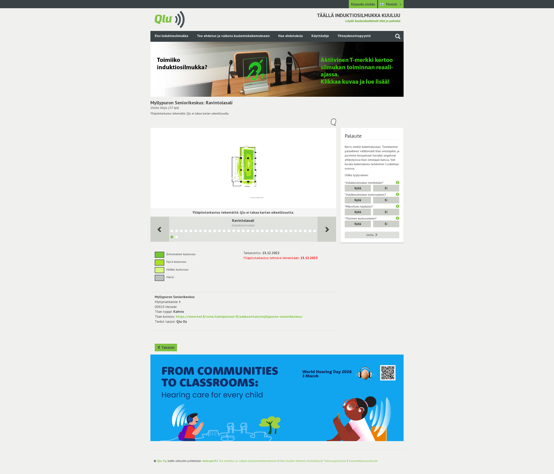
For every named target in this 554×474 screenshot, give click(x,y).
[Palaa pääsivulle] (170, 19)
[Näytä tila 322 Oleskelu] (238, 232)
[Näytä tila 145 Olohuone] (176, 238)
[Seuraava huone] (159, 229)
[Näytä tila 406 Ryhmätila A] (224, 232)
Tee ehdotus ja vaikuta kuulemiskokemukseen (233, 36)
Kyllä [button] (357, 188)
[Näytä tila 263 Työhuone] (219, 232)
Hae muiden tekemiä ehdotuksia (300, 461)
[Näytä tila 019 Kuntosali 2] (300, 232)
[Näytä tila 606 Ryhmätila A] (248, 232)
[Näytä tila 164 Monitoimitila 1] (186, 232)
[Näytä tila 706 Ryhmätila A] (243, 232)
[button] (397, 183)
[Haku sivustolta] (398, 36)
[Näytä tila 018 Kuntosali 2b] (305, 232)
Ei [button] (386, 188)
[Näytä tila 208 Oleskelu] (290, 232)
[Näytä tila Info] (310, 232)
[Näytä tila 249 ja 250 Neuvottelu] (281, 232)
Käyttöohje (320, 36)
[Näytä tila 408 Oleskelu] (276, 232)
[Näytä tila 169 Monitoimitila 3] (200, 232)
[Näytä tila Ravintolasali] (171, 238)
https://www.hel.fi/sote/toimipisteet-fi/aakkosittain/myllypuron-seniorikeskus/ (239, 316)
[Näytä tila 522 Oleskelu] (233, 232)
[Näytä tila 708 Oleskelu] (267, 232)
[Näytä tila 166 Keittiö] (195, 232)
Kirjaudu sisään (363, 4)
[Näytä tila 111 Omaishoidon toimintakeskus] (210, 232)
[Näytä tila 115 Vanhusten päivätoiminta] (205, 232)
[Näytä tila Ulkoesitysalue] (171, 232)
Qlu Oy (161, 461)
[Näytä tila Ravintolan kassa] (176, 232)
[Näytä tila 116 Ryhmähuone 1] (286, 232)
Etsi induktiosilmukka (171, 36)
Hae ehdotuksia (290, 36)
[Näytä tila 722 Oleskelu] (229, 232)
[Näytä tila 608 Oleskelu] (271, 232)
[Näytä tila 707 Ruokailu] (252, 232)
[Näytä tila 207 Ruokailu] (295, 232)
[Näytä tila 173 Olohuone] (314, 232)
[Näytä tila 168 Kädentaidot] (181, 232)
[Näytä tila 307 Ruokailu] (262, 232)
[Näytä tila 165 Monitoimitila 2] (190, 232)
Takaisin (167, 347)
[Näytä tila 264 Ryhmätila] (214, 232)
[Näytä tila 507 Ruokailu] (257, 232)
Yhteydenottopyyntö (354, 36)
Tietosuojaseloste (334, 461)
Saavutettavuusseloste (363, 461)
